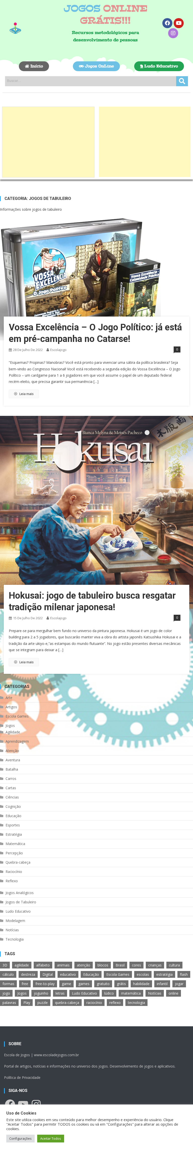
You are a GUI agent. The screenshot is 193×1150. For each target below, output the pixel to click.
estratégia (164, 974)
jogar (179, 983)
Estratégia (14, 834)
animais (63, 965)
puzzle (42, 1002)
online (173, 993)
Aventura (13, 760)
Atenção (12, 750)
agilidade (22, 965)
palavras (9, 1002)
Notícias (12, 929)
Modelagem (15, 920)
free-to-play (45, 983)
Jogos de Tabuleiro (21, 902)
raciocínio (94, 1002)
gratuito (103, 983)
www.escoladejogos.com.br (56, 1054)
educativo (68, 974)
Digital (47, 974)
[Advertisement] (48, 142)
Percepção (14, 853)
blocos (103, 965)
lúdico (109, 993)
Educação (13, 815)
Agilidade (13, 732)
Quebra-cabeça (18, 862)
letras (60, 993)
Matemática (15, 843)
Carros (11, 778)
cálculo (8, 974)
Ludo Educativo (18, 911)
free (25, 983)
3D (5, 965)
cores (136, 965)
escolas (143, 974)
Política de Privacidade (22, 1077)
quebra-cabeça (67, 1002)
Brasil (120, 965)
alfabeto (43, 965)
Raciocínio (14, 871)
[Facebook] (167, 23)
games (83, 983)
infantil (162, 983)
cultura (174, 965)
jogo (6, 993)
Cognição (13, 806)
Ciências (12, 797)
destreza (28, 974)
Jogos (10, 725)
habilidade (141, 983)
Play (26, 1002)
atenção (83, 965)
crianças (155, 965)
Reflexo (12, 880)
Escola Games (17, 716)
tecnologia (136, 1002)
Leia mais (26, 393)
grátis (121, 983)
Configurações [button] (20, 1138)
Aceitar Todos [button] (50, 1138)
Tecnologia (15, 939)
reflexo (115, 1002)
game (66, 983)
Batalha (12, 769)
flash (184, 974)
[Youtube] (179, 23)
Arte (9, 697)
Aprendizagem (17, 741)
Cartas (11, 787)
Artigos (11, 706)
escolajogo (58, 349)
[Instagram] (173, 33)
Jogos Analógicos (20, 892)
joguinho (41, 993)
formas (8, 983)
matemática (131, 993)
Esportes (13, 825)
